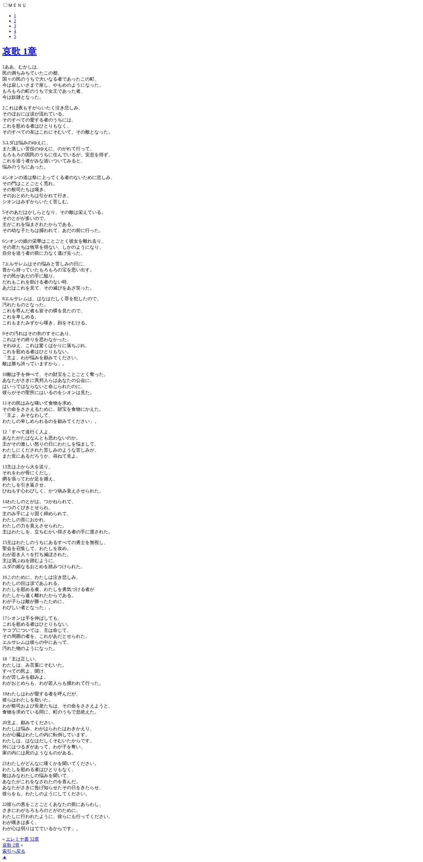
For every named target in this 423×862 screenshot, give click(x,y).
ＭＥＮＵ (17, 5)
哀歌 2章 (11, 845)
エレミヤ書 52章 (22, 839)
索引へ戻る (13, 851)
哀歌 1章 (19, 51)
